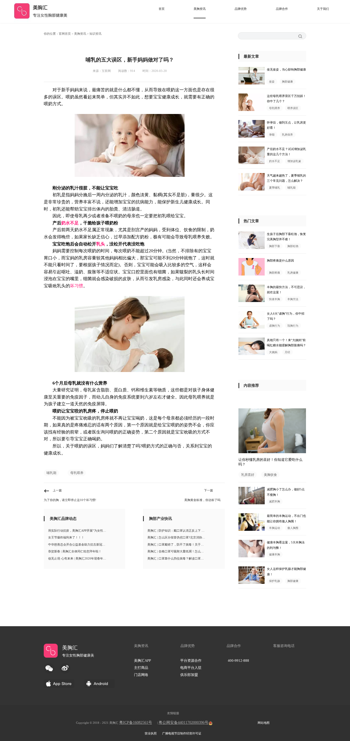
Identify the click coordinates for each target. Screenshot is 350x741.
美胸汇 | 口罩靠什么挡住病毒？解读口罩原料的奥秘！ (183, 558)
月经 (287, 352)
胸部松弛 (292, 246)
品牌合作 (282, 8)
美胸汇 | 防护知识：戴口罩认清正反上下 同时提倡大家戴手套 (184, 530)
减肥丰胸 (274, 501)
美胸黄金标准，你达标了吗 (202, 500)
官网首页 (65, 33)
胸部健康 (287, 81)
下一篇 (208, 490)
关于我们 (323, 8)
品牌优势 (241, 8)
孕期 (272, 134)
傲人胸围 (292, 527)
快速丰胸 (274, 299)
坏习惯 (76, 285)
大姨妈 (273, 352)
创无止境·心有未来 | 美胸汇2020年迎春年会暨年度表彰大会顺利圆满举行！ (85, 558)
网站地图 (264, 722)
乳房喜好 (247, 474)
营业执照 (151, 733)
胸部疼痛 (274, 272)
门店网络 (141, 675)
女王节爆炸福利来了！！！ (66, 537)
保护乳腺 (274, 580)
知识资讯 (95, 33)
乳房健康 (292, 272)
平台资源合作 (191, 661)
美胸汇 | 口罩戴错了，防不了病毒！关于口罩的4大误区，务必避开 (184, 544)
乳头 (100, 244)
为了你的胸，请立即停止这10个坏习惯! (70, 500)
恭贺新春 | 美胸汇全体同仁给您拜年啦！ (74, 551)
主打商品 (141, 668)
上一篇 (57, 490)
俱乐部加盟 (189, 675)
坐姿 (272, 81)
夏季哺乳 (274, 187)
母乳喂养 (76, 473)
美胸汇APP (142, 661)
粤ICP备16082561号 (135, 723)
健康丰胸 (274, 554)
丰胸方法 (292, 299)
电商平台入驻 (191, 668)
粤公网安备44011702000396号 (183, 723)
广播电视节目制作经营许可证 (181, 733)
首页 (162, 8)
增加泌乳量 (294, 161)
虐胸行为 (274, 325)
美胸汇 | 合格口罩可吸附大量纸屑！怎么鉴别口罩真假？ (184, 551)
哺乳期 (51, 473)
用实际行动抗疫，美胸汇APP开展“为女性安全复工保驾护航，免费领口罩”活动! (85, 530)
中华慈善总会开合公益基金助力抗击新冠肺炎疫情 (81, 544)
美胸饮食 (270, 474)
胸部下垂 (274, 246)
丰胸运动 (274, 527)
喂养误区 (292, 108)
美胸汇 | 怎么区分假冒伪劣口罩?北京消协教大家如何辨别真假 (184, 537)
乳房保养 (287, 134)
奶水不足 (70, 223)
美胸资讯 (200, 8)
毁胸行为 (292, 325)
